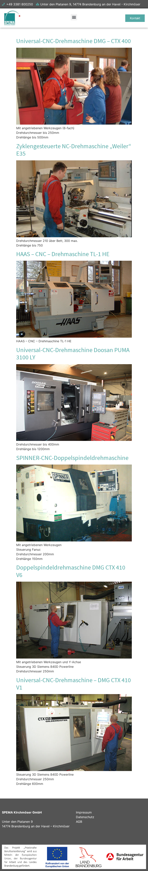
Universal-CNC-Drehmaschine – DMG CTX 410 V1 (73, 683)
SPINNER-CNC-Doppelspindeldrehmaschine (72, 458)
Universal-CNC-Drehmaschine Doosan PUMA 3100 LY (73, 353)
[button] (74, 17)
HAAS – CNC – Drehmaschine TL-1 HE (62, 254)
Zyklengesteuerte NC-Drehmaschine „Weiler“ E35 (73, 149)
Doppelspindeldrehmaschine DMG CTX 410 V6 (70, 571)
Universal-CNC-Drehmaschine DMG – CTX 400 (73, 41)
